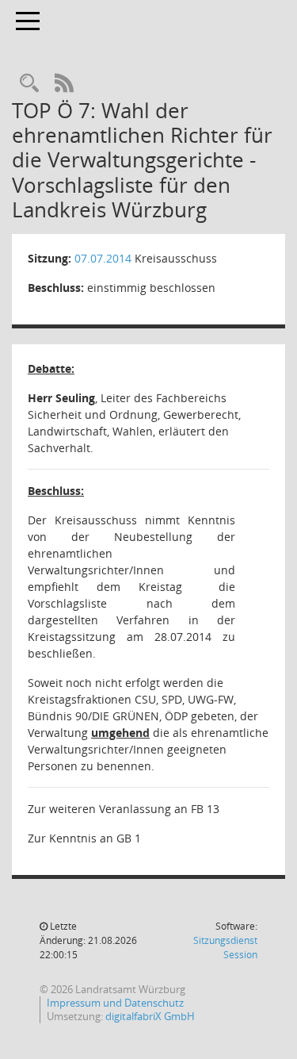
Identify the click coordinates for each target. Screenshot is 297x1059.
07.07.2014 (102, 258)
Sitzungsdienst (225, 947)
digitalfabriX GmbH (150, 1016)
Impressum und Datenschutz (115, 1003)
